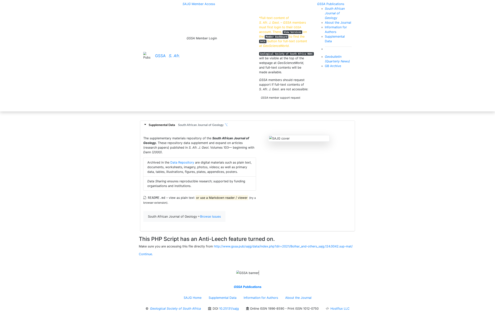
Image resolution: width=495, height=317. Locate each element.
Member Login (202, 38)
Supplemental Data (222, 298)
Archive (333, 66)
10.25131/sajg (229, 308)
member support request (280, 97)
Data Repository (182, 162)
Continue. (146, 254)
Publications (330, 4)
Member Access (199, 4)
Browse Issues (210, 216)
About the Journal (338, 22)
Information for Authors (261, 298)
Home (192, 298)
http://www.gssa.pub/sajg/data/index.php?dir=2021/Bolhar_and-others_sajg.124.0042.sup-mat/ (283, 246)
